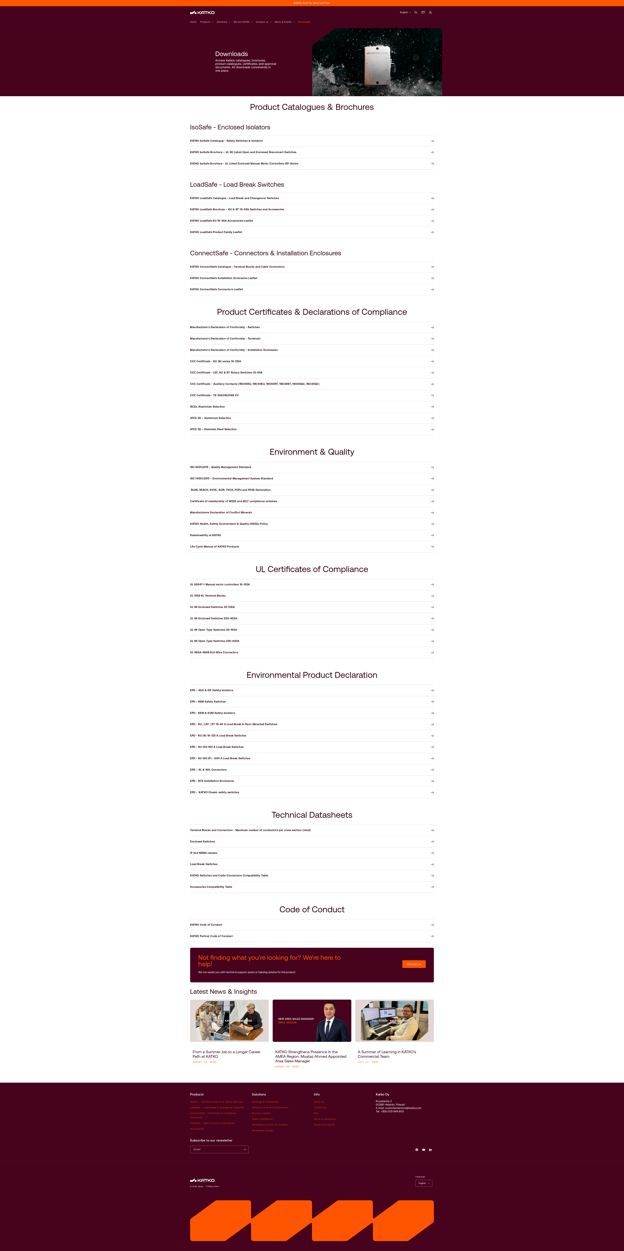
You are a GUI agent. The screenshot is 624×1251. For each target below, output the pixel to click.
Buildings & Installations (265, 1102)
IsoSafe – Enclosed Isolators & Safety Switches (216, 1102)
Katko (200, 1187)
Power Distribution (262, 1119)
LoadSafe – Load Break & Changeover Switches (217, 1107)
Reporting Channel (324, 1124)
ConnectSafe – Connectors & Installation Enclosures (213, 1115)
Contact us (414, 964)
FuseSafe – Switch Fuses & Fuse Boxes (212, 1123)
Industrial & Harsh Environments (270, 1107)
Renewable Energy (262, 1130)
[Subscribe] (244, 1149)
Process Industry (261, 1113)
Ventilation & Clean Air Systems (270, 1124)
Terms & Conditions (325, 1119)
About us (319, 1102)
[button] (416, 12)
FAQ (316, 1113)
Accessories (197, 1128)
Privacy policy (212, 1186)
